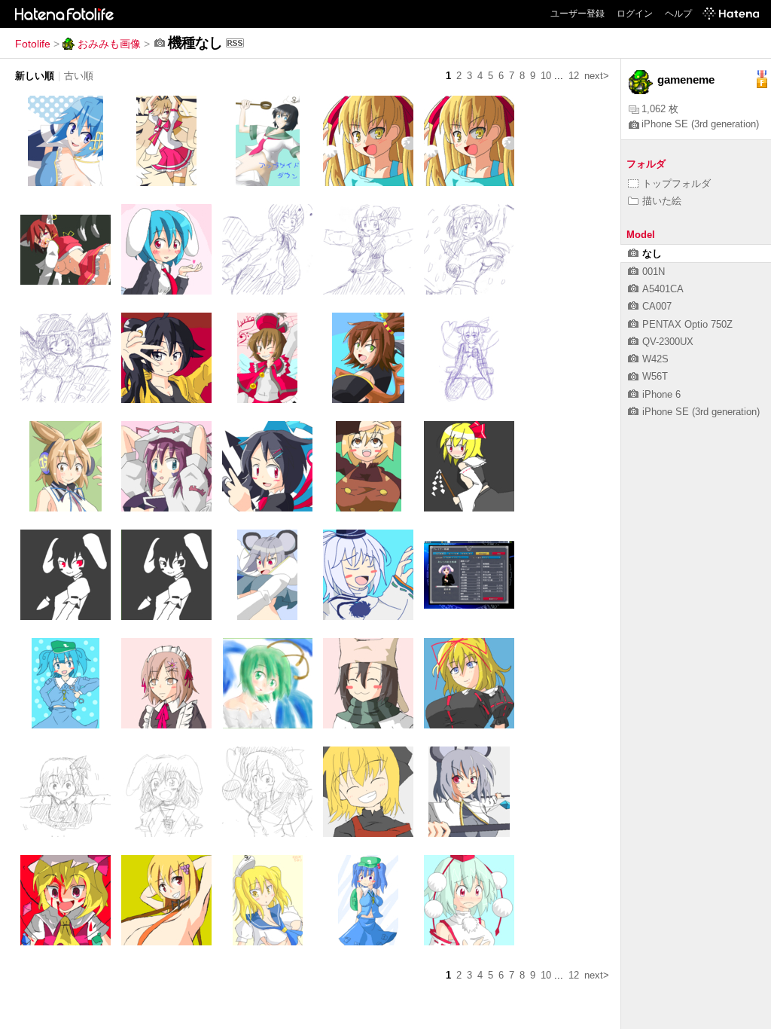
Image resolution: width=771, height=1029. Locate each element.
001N (653, 271)
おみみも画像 (109, 44)
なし (652, 253)
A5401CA (663, 289)
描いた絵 (661, 200)
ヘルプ (678, 13)
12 (573, 75)
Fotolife (32, 44)
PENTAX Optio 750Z (687, 324)
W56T (655, 376)
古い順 (78, 75)
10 (546, 75)
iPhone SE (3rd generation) (700, 124)
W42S (655, 359)
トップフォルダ (676, 183)
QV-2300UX (667, 341)
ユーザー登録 (577, 13)
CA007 (657, 306)
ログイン (635, 13)
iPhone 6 (661, 394)
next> (596, 75)
